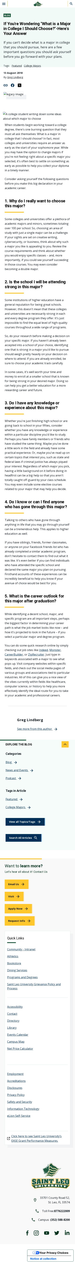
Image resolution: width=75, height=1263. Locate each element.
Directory (13, 1021)
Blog (7, 15)
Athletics (12, 956)
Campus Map (15, 1042)
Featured (17, 65)
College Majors (32, 65)
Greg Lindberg (15, 77)
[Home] (37, 3)
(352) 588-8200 (60, 1220)
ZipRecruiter (36, 654)
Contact (12, 1014)
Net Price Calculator (20, 1049)
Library (12, 1028)
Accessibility (15, 1007)
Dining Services (17, 970)
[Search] (71, 3)
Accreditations (16, 1081)
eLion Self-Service (18, 1116)
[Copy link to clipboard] (5, 85)
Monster (55, 650)
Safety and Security (19, 1102)
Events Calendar (17, 1035)
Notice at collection (43, 1258)
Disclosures (14, 1088)
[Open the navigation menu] (4, 3)
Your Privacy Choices (53, 1252)
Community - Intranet (21, 949)
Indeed (43, 650)
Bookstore (14, 963)
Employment (15, 1074)
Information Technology (23, 1109)
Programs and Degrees (22, 977)
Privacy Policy (16, 1095)
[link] (24, 838)
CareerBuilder (14, 654)
